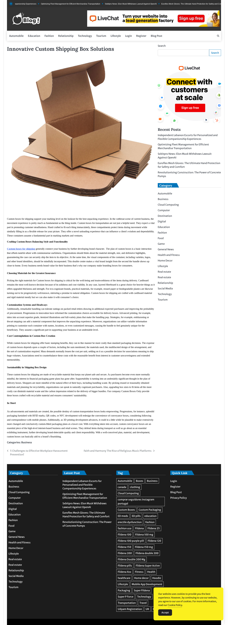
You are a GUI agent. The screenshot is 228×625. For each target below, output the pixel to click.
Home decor (141, 578)
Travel (143, 602)
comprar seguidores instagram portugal (136, 501)
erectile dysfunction (130, 522)
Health (151, 571)
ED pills (136, 515)
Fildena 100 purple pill (131, 540)
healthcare (124, 578)
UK (147, 609)
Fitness (139, 571)
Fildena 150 (124, 547)
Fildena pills (125, 565)
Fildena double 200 (147, 553)
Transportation (127, 602)
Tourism (101, 35)
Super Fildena (142, 590)
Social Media (165, 288)
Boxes (139, 480)
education (150, 515)
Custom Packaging (150, 509)
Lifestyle (116, 35)
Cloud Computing (168, 204)
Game (161, 243)
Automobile (16, 35)
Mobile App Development (147, 584)
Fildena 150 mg (144, 547)
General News (166, 249)
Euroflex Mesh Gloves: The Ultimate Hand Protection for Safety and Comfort (179, 4)
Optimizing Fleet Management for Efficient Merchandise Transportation (57, 4)
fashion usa (124, 528)
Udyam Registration (130, 609)
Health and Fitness (169, 254)
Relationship (66, 35)
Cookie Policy (175, 605)
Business (26, 442)
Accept (165, 612)
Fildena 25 (154, 528)
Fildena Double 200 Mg (131, 559)
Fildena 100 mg (144, 534)
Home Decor (165, 260)
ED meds (123, 515)
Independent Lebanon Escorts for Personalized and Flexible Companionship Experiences (82, 484)
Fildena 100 (124, 534)
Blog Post (156, 35)
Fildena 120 (154, 540)
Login (128, 35)
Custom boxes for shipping (21, 248)
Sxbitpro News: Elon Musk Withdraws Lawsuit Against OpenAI (117, 4)
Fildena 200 (125, 553)
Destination (165, 215)
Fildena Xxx (124, 571)
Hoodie (156, 578)
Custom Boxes (126, 509)
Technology (85, 35)
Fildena (139, 528)
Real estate (164, 271)
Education (34, 35)
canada (122, 487)
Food (161, 238)
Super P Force (125, 596)
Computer (164, 210)
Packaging (124, 590)
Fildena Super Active (148, 565)
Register (141, 35)
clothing (135, 487)
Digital (162, 221)
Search (162, 45)
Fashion (49, 35)
